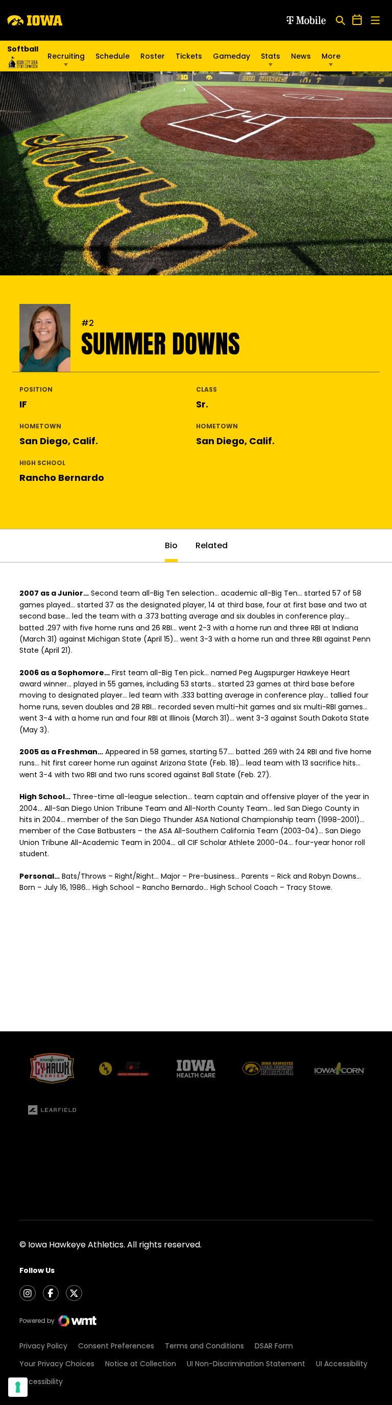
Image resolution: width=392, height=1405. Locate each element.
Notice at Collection (140, 1364)
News (301, 56)
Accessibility (41, 1381)
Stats (270, 56)
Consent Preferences (116, 1346)
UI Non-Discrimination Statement (246, 1364)
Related (211, 545)
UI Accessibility (342, 1364)
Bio (171, 545)
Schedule (112, 56)
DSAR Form (274, 1346)
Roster (152, 56)
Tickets (189, 58)
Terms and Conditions (204, 1346)
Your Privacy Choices (56, 1364)
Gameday (231, 56)
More (331, 56)
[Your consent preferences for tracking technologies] (18, 1387)
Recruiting (66, 56)
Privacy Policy (43, 1346)
